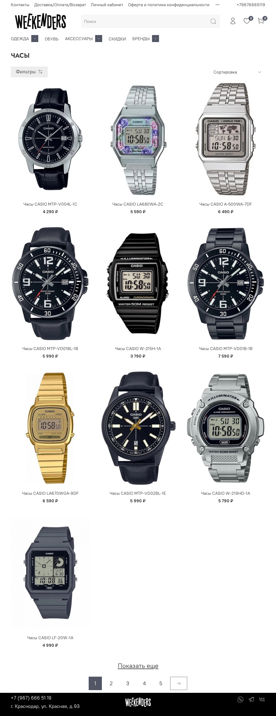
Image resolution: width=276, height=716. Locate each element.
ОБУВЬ (51, 38)
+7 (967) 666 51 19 (31, 698)
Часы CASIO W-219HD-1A (225, 493)
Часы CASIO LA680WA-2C (137, 204)
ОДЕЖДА (20, 38)
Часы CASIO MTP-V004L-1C (50, 204)
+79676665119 (251, 4)
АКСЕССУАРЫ (79, 38)
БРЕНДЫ (141, 38)
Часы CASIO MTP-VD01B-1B (226, 348)
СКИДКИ (117, 38)
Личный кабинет (107, 4)
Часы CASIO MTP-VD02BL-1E (138, 493)
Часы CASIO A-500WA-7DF (225, 204)
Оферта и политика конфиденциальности (168, 4)
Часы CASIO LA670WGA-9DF (50, 493)
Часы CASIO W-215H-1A (138, 348)
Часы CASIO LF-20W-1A (50, 637)
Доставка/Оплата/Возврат (60, 4)
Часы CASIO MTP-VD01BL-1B (50, 348)
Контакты (20, 4)
